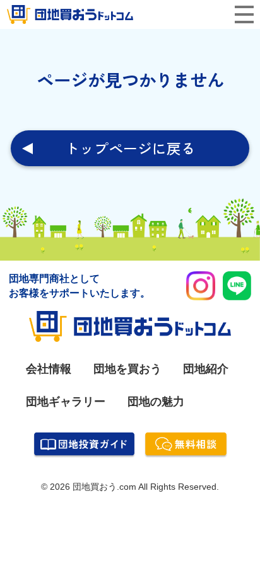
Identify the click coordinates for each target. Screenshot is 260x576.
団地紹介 (205, 368)
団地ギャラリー (65, 401)
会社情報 (48, 368)
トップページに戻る (130, 148)
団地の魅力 (155, 401)
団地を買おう (127, 368)
